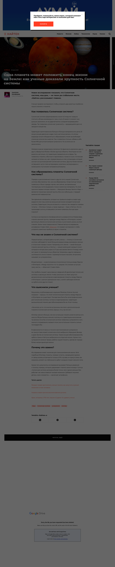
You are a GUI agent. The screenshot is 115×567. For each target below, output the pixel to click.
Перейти (43, 24)
